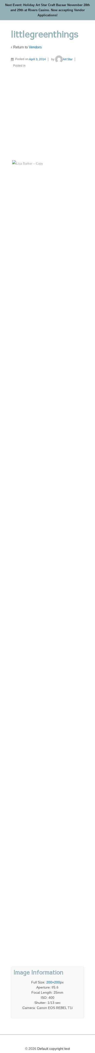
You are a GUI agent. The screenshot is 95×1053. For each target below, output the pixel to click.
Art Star (68, 59)
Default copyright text (53, 1049)
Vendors (35, 47)
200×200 (53, 982)
